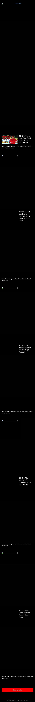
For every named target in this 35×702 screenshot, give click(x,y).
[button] (17, 690)
